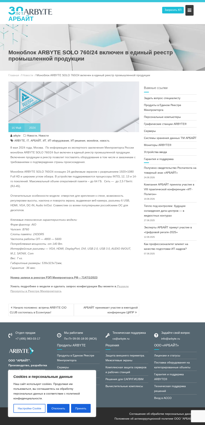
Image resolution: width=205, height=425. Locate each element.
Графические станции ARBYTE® (165, 123)
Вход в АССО (163, 398)
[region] (52, 393)
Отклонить (58, 408)
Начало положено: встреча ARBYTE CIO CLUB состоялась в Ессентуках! (38, 310)
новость (105, 140)
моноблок (92, 140)
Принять (80, 408)
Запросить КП (173, 9)
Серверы (150, 131)
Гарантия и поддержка (159, 159)
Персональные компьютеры (162, 116)
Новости (32, 135)
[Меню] (189, 10)
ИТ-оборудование (58, 140)
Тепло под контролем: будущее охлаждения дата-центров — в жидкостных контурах (165, 210)
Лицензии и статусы (167, 355)
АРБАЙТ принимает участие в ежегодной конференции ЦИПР (110, 310)
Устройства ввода (155, 152)
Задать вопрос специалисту (162, 98)
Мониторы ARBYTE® (157, 145)
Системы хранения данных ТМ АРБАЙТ (170, 138)
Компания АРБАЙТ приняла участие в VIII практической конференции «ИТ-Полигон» (169, 189)
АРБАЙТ (20, 18)
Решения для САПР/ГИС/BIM (125, 379)
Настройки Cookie (29, 408)
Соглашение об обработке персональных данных (162, 413)
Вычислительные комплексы (124, 386)
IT (28, 140)
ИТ (44, 140)
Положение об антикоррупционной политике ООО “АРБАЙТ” (155, 418)
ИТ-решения (78, 140)
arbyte (16, 135)
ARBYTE (19, 140)
